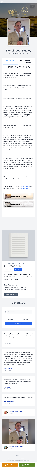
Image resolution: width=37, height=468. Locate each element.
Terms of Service (23, 460)
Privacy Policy (13, 460)
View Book (8, 270)
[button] (18, 431)
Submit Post (18, 323)
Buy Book (18, 270)
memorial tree (25, 186)
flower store (24, 188)
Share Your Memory (11, 294)
